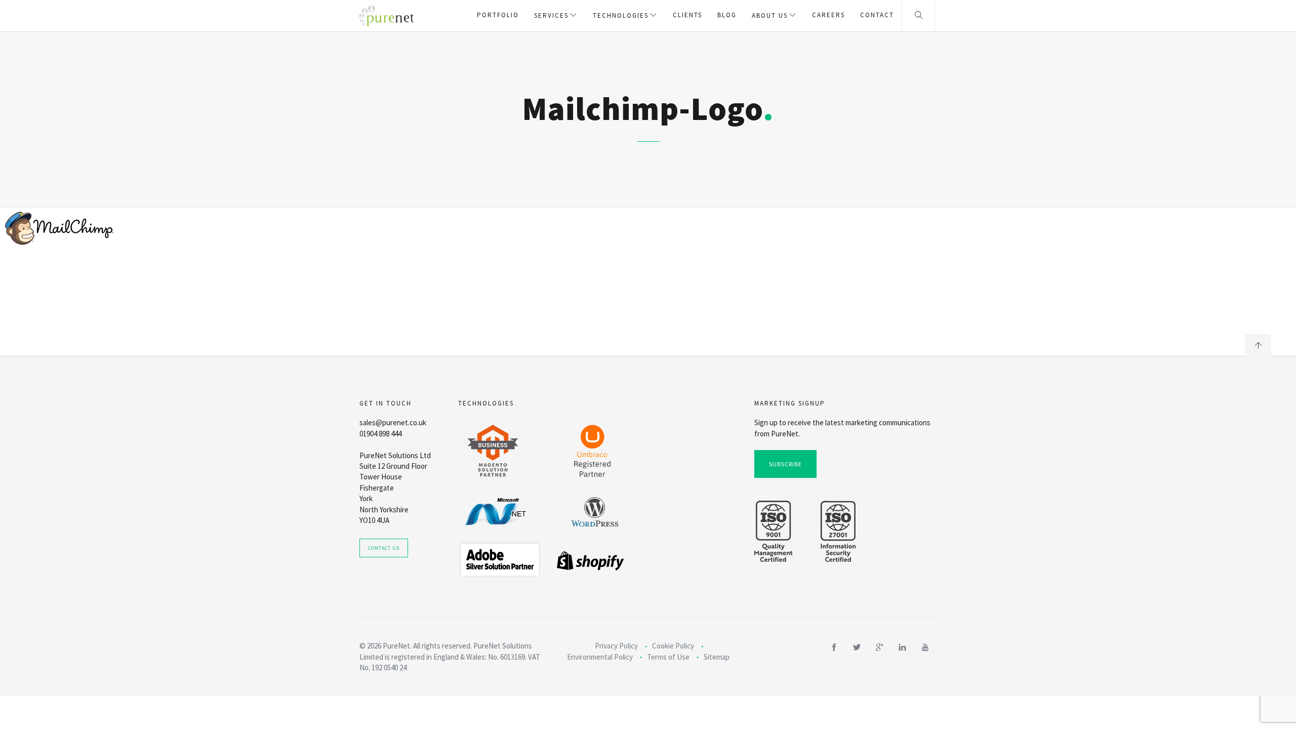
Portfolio (498, 15)
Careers (828, 15)
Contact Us (383, 548)
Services (551, 15)
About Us (770, 15)
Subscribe (785, 464)
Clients (687, 15)
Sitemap (717, 657)
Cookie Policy (673, 646)
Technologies (621, 15)
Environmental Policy (600, 657)
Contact (877, 15)
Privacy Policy (616, 646)
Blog (727, 15)
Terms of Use (668, 657)
